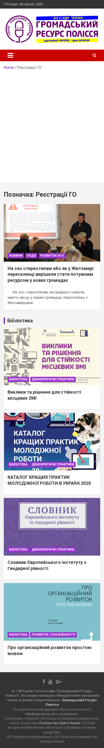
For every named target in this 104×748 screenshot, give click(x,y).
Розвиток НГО (52, 255)
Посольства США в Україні (59, 723)
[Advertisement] (52, 125)
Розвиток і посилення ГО (53, 634)
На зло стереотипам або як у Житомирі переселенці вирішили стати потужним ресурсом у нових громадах (51, 274)
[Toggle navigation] (10, 55)
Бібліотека (18, 379)
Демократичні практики (53, 379)
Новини (15, 255)
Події (31, 255)
